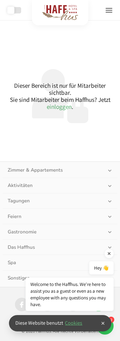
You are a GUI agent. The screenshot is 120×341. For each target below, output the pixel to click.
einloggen (59, 106)
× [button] (103, 323)
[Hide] (109, 253)
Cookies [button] (73, 323)
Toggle (14, 10)
